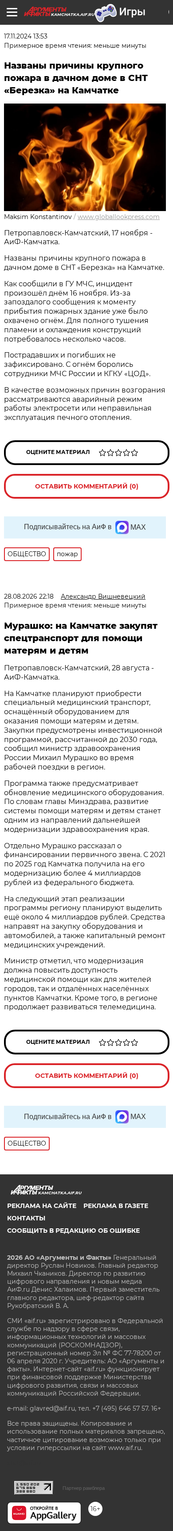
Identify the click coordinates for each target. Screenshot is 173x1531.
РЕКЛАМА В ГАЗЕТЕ (115, 1206)
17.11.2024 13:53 (25, 36)
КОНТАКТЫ (26, 1218)
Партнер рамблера (84, 1488)
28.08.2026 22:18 (29, 596)
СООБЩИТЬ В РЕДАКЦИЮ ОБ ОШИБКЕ (73, 1231)
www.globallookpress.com (119, 217)
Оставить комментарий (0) (86, 486)
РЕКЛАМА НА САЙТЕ (41, 1206)
